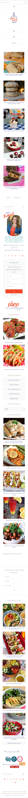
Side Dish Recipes (14, 394)
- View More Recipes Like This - (14, 743)
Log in (21, 795)
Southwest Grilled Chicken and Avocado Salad (14, 628)
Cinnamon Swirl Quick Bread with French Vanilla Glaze (14, 74)
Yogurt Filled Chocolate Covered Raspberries (14, 160)
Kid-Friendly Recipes (14, 389)
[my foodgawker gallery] (11, 752)
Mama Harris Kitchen (19, 791)
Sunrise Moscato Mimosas (14, 520)
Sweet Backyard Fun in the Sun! (14, 131)
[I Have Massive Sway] (22, 764)
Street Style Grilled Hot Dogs (14, 369)
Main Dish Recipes (14, 380)
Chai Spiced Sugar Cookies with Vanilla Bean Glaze (14, 103)
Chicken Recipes (14, 385)
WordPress (15, 795)
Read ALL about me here (10, 245)
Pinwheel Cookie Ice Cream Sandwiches (14, 188)
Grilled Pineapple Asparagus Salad (14, 710)
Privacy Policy (14, 294)
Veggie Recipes (14, 398)
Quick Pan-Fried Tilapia (14, 468)
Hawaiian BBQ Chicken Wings (14, 342)
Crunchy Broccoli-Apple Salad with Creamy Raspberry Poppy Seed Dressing (14, 738)
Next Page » (17, 198)
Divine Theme (16, 793)
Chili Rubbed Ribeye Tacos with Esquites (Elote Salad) (14, 656)
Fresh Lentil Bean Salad (14, 683)
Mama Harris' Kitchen (14, 17)
